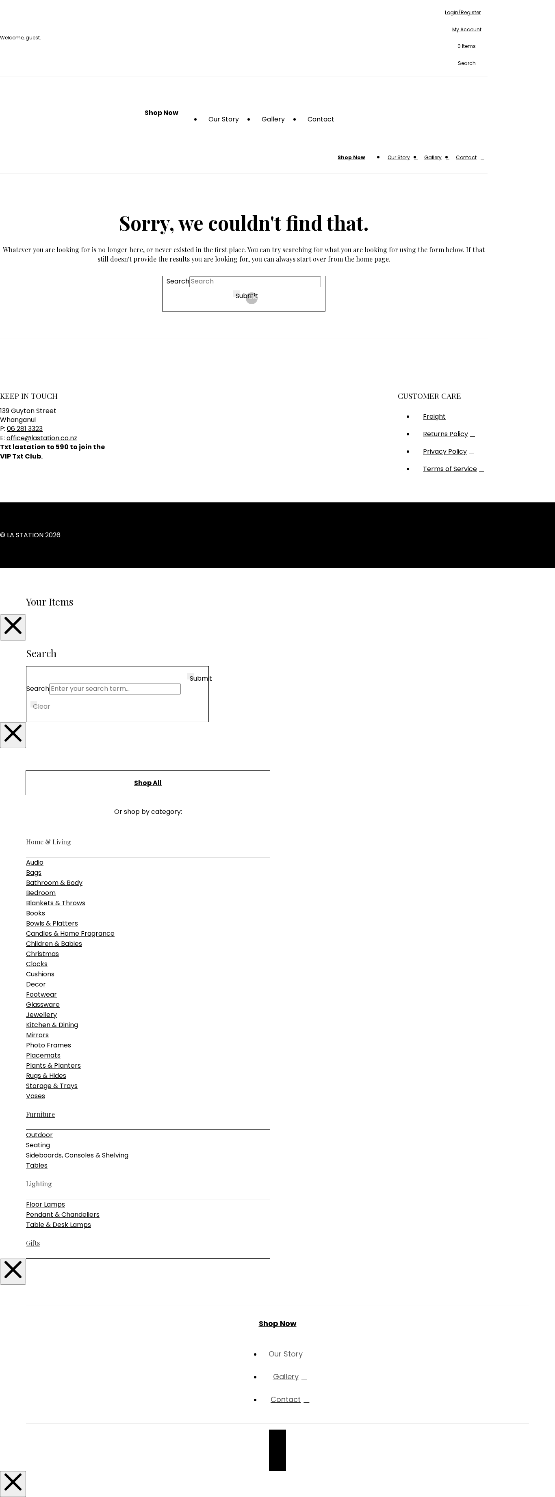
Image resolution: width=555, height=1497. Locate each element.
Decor (36, 984)
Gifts (33, 1243)
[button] (463, 46)
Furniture (40, 1114)
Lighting (39, 1183)
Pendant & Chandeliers (63, 1214)
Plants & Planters (53, 1065)
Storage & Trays (52, 1085)
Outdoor (39, 1135)
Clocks (37, 964)
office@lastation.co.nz (42, 438)
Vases (35, 1096)
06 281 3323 (25, 428)
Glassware (43, 1004)
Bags (33, 872)
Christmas (42, 953)
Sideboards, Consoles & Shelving (77, 1155)
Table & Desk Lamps (58, 1224)
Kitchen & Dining (52, 1025)
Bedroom (41, 893)
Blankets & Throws (55, 903)
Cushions (40, 974)
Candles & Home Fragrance (70, 933)
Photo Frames (48, 1045)
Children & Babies (54, 943)
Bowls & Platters (52, 923)
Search (178, 281)
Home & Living (48, 841)
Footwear (41, 994)
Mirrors (37, 1035)
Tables (37, 1165)
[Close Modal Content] (13, 627)
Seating (38, 1145)
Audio (34, 862)
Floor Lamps (45, 1204)
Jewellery (41, 1014)
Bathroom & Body (54, 882)
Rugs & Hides (46, 1075)
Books (35, 913)
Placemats (43, 1055)
